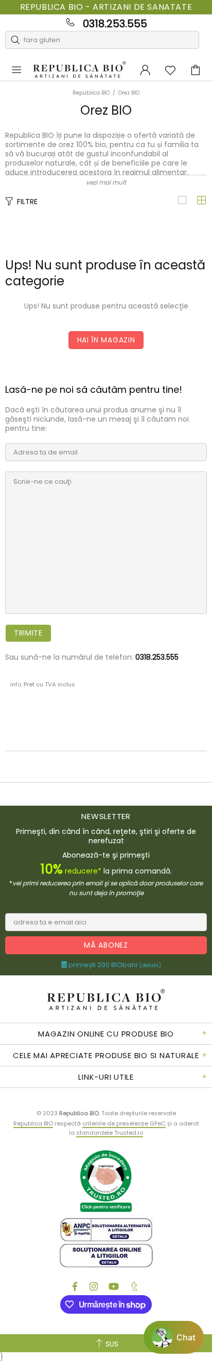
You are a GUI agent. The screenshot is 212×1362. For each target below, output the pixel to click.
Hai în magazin (106, 340)
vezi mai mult (106, 182)
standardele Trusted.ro (109, 1133)
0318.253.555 (115, 23)
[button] (174, 1337)
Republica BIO (79, 70)
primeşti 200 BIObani (114, 965)
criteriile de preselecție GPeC (124, 1123)
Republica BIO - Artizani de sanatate (106, 7)
